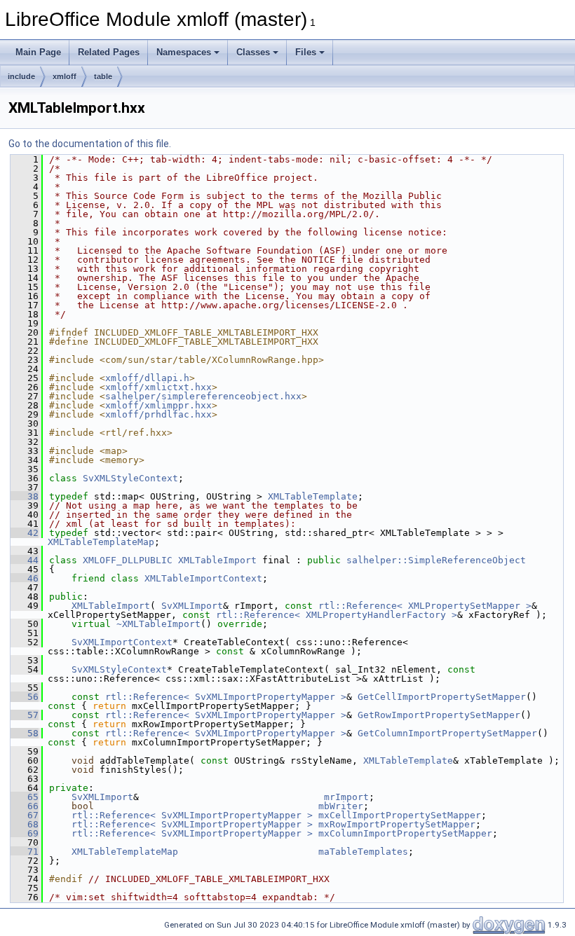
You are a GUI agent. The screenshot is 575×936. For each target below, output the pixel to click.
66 (25, 806)
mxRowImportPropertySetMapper (396, 824)
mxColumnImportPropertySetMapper (405, 833)
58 (25, 733)
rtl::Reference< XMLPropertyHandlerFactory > (336, 615)
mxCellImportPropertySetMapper (399, 815)
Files (305, 52)
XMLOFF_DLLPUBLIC (127, 560)
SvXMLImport (192, 605)
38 (25, 496)
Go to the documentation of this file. (89, 143)
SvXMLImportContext (122, 642)
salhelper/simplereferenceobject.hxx (203, 396)
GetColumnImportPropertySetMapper (447, 733)
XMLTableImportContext (203, 578)
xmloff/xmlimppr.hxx (158, 405)
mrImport (346, 797)
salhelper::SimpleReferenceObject (436, 560)
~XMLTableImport (158, 624)
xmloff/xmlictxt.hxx (158, 387)
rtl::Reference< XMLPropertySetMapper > (425, 605)
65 (25, 797)
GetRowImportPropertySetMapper (439, 715)
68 (25, 824)
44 (25, 560)
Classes (253, 52)
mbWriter (340, 806)
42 (25, 533)
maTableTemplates (363, 851)
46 (25, 578)
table (103, 76)
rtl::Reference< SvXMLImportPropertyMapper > (225, 696)
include (21, 76)
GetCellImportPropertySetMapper (442, 696)
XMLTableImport (217, 560)
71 (25, 851)
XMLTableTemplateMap (101, 542)
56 (25, 696)
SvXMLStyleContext (130, 478)
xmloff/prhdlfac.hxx (158, 414)
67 (25, 815)
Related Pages (109, 52)
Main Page (38, 52)
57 (25, 715)
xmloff (64, 76)
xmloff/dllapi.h (147, 378)
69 (25, 833)
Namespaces (183, 52)
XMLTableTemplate (313, 496)
